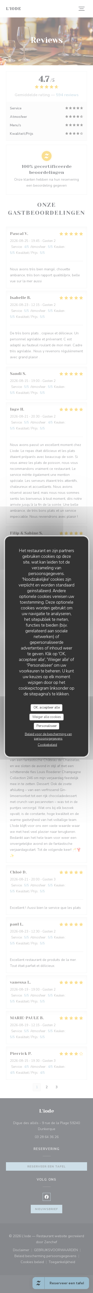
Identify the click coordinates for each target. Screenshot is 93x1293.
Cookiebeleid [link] (47, 744)
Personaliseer (46, 726)
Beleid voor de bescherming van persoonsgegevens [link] (48, 736)
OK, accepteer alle (46, 707)
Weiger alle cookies (46, 717)
